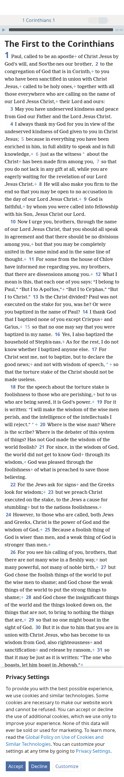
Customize (66, 766)
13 (36, 297)
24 (9, 514)
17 (95, 349)
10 (13, 221)
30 (38, 627)
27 (104, 567)
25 (48, 529)
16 (58, 334)
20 (43, 424)
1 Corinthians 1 (38, 20)
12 (98, 274)
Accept (15, 766)
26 (13, 552)
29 (32, 620)
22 (13, 484)
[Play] (3, 29)
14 (85, 312)
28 (29, 597)
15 (28, 327)
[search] (116, 7)
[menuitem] (8, 7)
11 (32, 259)
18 (13, 387)
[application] (62, 29)
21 (42, 447)
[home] (8, 7)
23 (51, 492)
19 (100, 402)
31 (100, 650)
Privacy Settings (93, 751)
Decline (39, 766)
